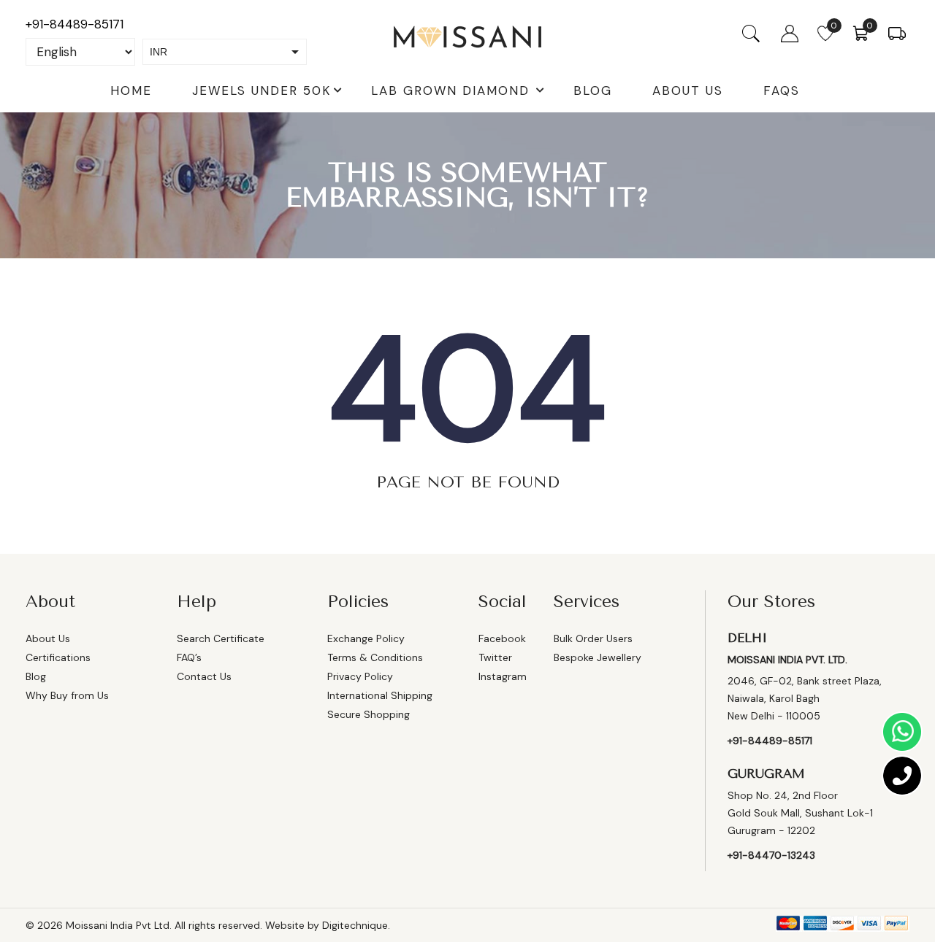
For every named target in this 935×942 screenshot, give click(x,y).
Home (131, 90)
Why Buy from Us (67, 695)
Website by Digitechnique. (327, 925)
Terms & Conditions (375, 657)
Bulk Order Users (593, 638)
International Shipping (379, 695)
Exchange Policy (366, 638)
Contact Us (204, 676)
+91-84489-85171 (74, 24)
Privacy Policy (360, 676)
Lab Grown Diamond (450, 90)
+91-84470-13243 (771, 855)
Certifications (58, 657)
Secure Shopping (368, 714)
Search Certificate (220, 638)
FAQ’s (189, 657)
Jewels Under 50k (261, 90)
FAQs (781, 90)
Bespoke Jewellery (597, 657)
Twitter (495, 657)
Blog (592, 90)
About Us (687, 90)
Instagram (502, 676)
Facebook (502, 638)
